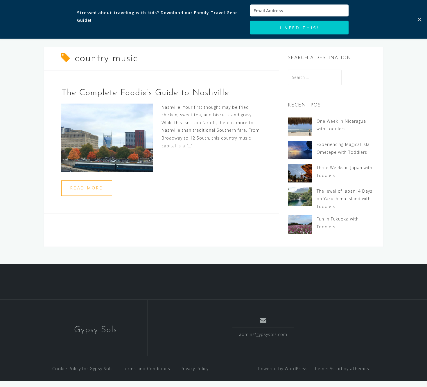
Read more (86, 188)
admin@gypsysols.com (263, 334)
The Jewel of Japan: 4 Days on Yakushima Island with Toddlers (344, 198)
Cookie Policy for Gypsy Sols (82, 368)
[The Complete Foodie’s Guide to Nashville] (107, 137)
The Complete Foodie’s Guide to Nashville (145, 92)
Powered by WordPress (283, 368)
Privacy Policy (194, 368)
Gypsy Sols (95, 329)
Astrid (336, 368)
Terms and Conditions (146, 368)
